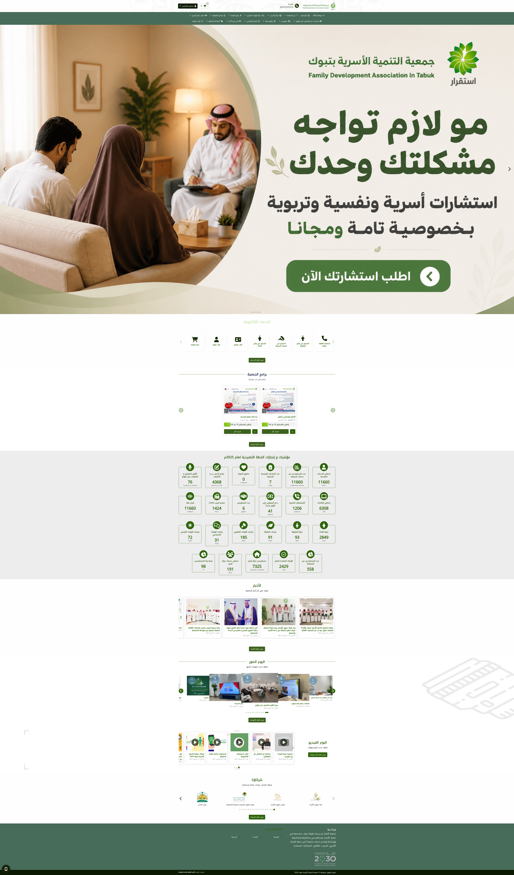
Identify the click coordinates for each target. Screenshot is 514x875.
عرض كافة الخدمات (257, 360)
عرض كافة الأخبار (257, 649)
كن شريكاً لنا (233, 21)
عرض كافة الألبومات (257, 720)
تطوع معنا (269, 21)
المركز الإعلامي (252, 21)
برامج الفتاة (235, 15)
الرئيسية (304, 15)
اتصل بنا (255, 837)
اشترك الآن (275, 431)
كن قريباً (234, 837)
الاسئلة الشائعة (214, 21)
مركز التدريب (274, 15)
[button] (5, 169)
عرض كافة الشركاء (257, 817)
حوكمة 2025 (317, 15)
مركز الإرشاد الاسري (254, 15)
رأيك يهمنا (196, 21)
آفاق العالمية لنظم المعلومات (186, 872)
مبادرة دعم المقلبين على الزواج (307, 21)
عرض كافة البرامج (257, 444)
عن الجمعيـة (291, 15)
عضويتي (284, 21)
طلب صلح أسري (198, 15)
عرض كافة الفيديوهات (318, 754)
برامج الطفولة (218, 15)
